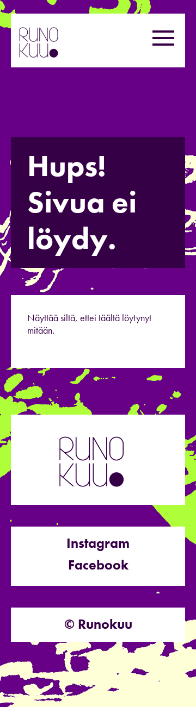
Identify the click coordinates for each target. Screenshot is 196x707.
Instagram (98, 543)
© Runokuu (98, 624)
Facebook (98, 564)
